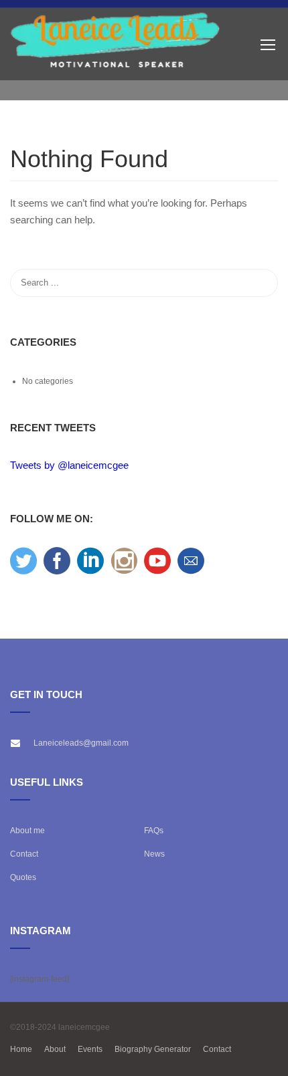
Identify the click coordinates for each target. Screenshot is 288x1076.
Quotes (23, 877)
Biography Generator (153, 1049)
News (154, 854)
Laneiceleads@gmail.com (81, 743)
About (55, 1049)
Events (90, 1049)
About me (27, 830)
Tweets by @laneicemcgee (69, 465)
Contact (24, 854)
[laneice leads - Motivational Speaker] (115, 44)
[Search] (261, 283)
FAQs (153, 830)
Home (21, 1049)
